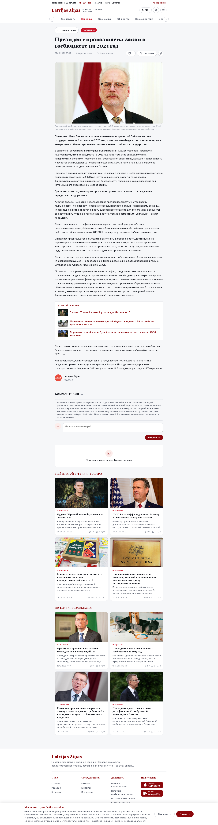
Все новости (67, 19)
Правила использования (119, 785)
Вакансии (56, 792)
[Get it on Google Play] (152, 793)
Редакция (56, 787)
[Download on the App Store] (152, 785)
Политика (87, 19)
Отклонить (164, 814)
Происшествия (144, 19)
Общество (123, 19)
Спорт (162, 19)
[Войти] (156, 10)
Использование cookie (123, 798)
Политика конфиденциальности (122, 792)
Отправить (154, 437)
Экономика (105, 19)
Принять (185, 814)
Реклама (85, 783)
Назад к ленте (68, 30)
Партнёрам (87, 792)
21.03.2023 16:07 (63, 53)
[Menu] (163, 10)
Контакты (86, 787)
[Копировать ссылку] (160, 53)
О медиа (56, 783)
